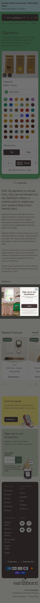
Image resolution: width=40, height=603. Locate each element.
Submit (29, 306)
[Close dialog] (36, 289)
